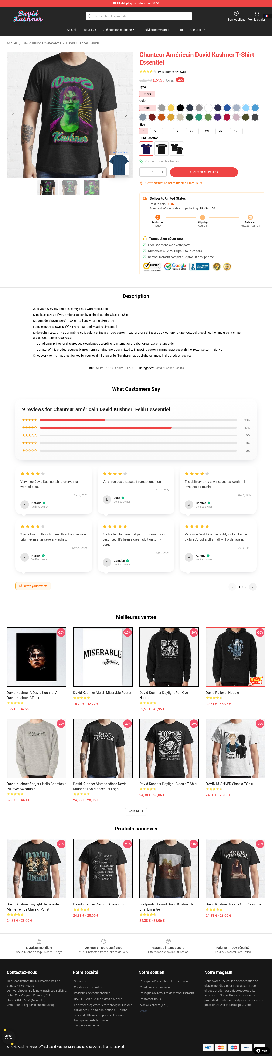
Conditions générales (88, 987)
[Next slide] (126, 114)
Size (142, 124)
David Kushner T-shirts (83, 43)
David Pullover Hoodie (222, 693)
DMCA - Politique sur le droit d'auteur (98, 999)
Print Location (149, 138)
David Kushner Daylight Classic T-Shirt (168, 784)
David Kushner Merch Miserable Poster (102, 693)
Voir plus (136, 811)
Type (142, 87)
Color (143, 100)
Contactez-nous (150, 999)
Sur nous (80, 981)
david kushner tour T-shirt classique (233, 904)
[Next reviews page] (253, 587)
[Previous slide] (13, 114)
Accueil (12, 43)
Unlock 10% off (8, 1037)
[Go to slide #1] (47, 187)
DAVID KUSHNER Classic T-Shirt (229, 784)
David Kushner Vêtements (42, 43)
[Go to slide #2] (70, 187)
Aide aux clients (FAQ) (154, 1005)
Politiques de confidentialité (92, 993)
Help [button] (264, 1050)
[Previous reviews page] (232, 587)
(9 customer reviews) (172, 71)
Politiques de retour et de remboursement (167, 993)
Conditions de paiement (155, 987)
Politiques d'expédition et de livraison (164, 981)
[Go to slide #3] (92, 187)
